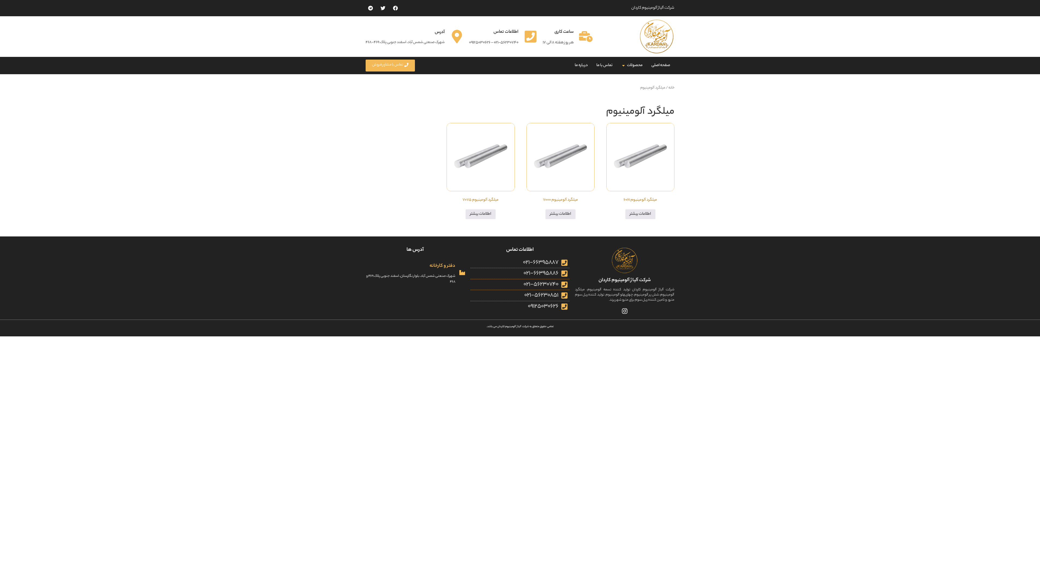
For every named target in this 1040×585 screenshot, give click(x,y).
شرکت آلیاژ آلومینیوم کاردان (625, 280)
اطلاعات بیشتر (640, 214)
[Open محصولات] (623, 65)
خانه (671, 88)
